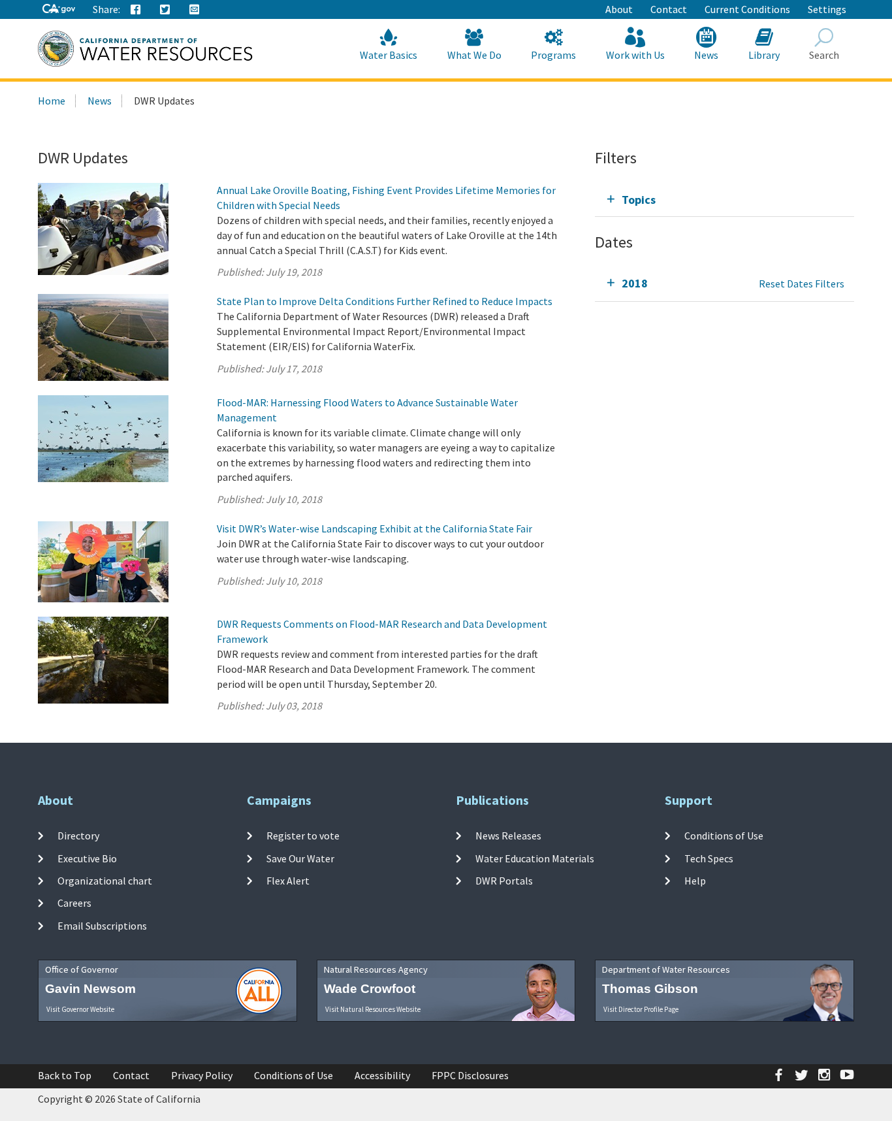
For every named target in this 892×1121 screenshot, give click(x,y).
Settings (827, 9)
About (619, 9)
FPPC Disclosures (470, 1075)
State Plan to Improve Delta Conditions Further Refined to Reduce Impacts (384, 301)
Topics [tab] (639, 199)
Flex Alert (288, 880)
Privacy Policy (201, 1075)
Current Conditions (747, 9)
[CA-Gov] (58, 9)
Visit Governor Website (80, 1009)
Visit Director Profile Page (640, 1009)
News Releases (508, 835)
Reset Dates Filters (801, 283)
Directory (78, 835)
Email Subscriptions (102, 925)
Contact (668, 9)
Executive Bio (87, 858)
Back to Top (64, 1075)
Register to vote (303, 835)
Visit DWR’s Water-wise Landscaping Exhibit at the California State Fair (374, 528)
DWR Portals (504, 880)
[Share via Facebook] (136, 10)
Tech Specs (708, 858)
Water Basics (388, 54)
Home (51, 100)
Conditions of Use (723, 835)
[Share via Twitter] (165, 10)
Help (695, 880)
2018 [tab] (635, 283)
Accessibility (382, 1075)
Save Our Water (300, 858)
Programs (553, 54)
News (706, 54)
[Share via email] (194, 10)
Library (764, 54)
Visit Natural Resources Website (373, 1009)
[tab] (724, 199)
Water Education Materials (534, 858)
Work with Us (635, 54)
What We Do (474, 54)
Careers (74, 902)
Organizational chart (104, 880)
